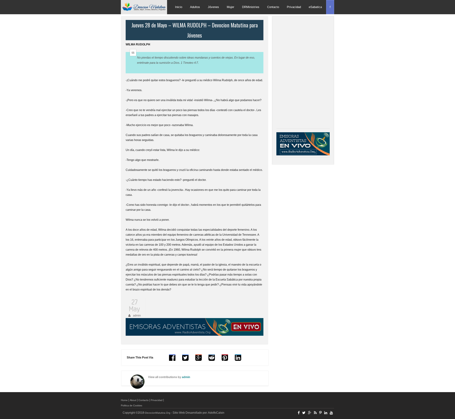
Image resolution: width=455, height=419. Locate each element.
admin (186, 377)
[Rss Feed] (315, 413)
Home (124, 400)
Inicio (178, 7)
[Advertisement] (303, 73)
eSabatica (315, 7)
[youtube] (331, 413)
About (133, 400)
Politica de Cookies (131, 405)
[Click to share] (198, 359)
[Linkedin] (325, 413)
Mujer (230, 7)
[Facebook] (299, 413)
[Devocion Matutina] (144, 6)
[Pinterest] (320, 413)
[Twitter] (304, 413)
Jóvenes (213, 7)
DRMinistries (250, 7)
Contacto (273, 7)
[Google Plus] (309, 413)
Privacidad (294, 7)
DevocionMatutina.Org (157, 412)
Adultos (195, 7)
